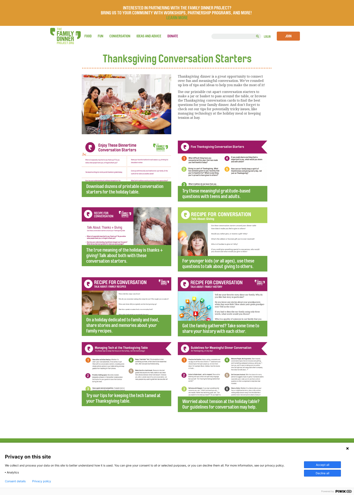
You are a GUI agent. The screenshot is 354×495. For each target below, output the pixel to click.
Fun (100, 36)
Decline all (322, 473)
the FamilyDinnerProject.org (65, 36)
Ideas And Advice (148, 36)
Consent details (15, 481)
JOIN (288, 36)
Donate (172, 36)
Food (88, 36)
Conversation (119, 36)
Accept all (322, 464)
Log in (267, 36)
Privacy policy (41, 481)
